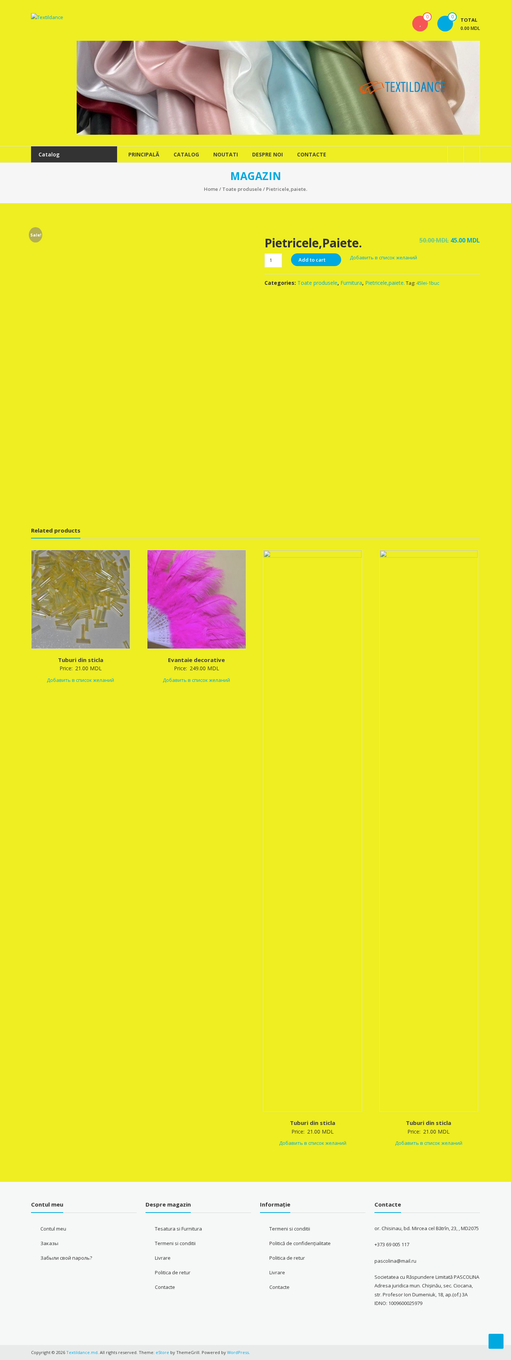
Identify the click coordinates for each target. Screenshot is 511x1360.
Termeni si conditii (175, 1243)
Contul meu (53, 1228)
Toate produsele (242, 189)
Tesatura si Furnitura (178, 1228)
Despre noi (267, 154)
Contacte (311, 154)
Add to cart (312, 259)
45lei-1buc (427, 283)
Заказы (49, 1243)
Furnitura (351, 282)
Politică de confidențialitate (300, 1243)
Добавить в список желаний (384, 257)
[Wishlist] (420, 23)
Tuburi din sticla (80, 660)
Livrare (163, 1257)
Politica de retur (172, 1272)
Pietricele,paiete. (385, 282)
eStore (162, 1352)
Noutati (225, 154)
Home (211, 189)
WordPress (238, 1352)
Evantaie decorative (196, 660)
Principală (143, 154)
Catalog (186, 154)
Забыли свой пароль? (66, 1257)
